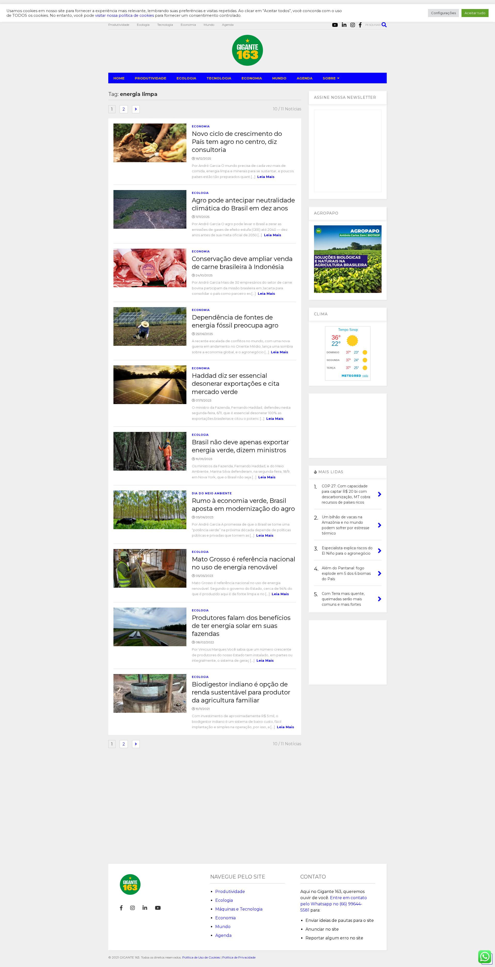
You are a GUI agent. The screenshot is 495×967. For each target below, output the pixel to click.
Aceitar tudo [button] (475, 13)
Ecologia (143, 25)
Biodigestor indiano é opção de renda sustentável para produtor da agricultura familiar (241, 692)
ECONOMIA (252, 78)
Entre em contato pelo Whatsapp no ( (333, 904)
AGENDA (304, 78)
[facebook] (360, 25)
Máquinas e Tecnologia (238, 909)
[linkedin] (344, 25)
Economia (188, 25)
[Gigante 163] (247, 63)
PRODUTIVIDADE (150, 78)
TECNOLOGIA (219, 78)
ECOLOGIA (186, 78)
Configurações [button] (443, 13)
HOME (119, 78)
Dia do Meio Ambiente (212, 493)
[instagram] (352, 25)
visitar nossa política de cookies (124, 15)
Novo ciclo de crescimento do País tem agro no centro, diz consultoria (237, 141)
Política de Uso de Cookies (201, 957)
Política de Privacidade (238, 957)
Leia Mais (266, 177)
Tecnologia (165, 25)
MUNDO (279, 78)
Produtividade (118, 25)
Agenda (228, 25)
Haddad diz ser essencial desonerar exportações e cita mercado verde (235, 383)
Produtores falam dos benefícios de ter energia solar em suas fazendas (241, 625)
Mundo (209, 25)
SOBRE (329, 78)
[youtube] (335, 25)
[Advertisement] (348, 426)
